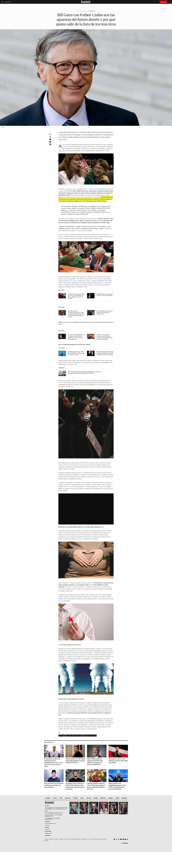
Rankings (110, 798)
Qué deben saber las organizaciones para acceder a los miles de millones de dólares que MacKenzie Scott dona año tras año (76, 314)
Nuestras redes (85, 839)
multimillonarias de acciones (69, 280)
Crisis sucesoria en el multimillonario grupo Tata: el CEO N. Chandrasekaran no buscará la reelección (118, 786)
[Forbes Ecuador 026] (123, 808)
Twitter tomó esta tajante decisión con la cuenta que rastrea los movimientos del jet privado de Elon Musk (104, 337)
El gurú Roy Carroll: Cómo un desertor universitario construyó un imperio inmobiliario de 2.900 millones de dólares (84, 372)
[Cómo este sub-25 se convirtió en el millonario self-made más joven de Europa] (54, 775)
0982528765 (47, 829)
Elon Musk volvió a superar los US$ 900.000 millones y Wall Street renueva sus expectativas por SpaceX (75, 786)
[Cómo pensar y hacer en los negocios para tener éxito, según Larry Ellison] (118, 751)
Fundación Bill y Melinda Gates (74, 735)
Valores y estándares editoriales (74, 839)
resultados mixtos (73, 364)
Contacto (65, 839)
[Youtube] (121, 839)
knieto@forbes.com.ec (49, 816)
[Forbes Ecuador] (86, 2)
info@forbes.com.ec (48, 833)
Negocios (88, 798)
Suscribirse (163, 1)
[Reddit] (50, 142)
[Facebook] (50, 139)
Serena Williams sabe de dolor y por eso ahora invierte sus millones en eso (105, 313)
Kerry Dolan (92, 11)
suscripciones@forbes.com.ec (50, 823)
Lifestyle (96, 798)
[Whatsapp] (50, 134)
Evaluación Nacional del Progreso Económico (75, 465)
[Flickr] (125, 839)
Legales (56, 839)
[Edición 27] (113, 808)
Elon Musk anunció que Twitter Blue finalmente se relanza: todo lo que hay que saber (76, 353)
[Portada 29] (94, 808)
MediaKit (61, 839)
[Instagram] (118, 839)
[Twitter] (50, 137)
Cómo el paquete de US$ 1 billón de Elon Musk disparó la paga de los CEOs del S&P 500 (75, 760)
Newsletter (124, 798)
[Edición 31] (74, 808)
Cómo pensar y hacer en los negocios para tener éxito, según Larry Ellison (118, 760)
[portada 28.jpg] (103, 808)
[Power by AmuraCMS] (124, 843)
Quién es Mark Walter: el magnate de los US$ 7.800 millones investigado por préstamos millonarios (95, 761)
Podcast (55, 798)
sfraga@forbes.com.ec (49, 819)
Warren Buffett (108, 280)
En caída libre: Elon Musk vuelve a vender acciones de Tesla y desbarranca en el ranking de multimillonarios (76, 337)
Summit (117, 798)
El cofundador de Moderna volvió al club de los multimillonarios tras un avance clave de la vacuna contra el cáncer (53, 762)
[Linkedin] (50, 144)
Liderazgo (75, 798)
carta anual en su (91, 189)
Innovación (67, 798)
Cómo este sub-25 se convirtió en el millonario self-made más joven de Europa (53, 785)
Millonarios (103, 798)
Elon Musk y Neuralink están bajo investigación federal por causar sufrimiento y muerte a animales (105, 353)
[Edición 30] (84, 808)
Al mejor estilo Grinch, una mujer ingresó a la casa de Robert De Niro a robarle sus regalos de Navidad (76, 296)
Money (82, 798)
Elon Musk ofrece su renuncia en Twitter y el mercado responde (105, 295)
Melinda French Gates (90, 735)
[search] (170, 2)
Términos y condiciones (49, 839)
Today (60, 798)
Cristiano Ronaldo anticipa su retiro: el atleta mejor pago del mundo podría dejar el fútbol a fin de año (96, 786)
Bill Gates (61, 735)
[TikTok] (127, 839)
